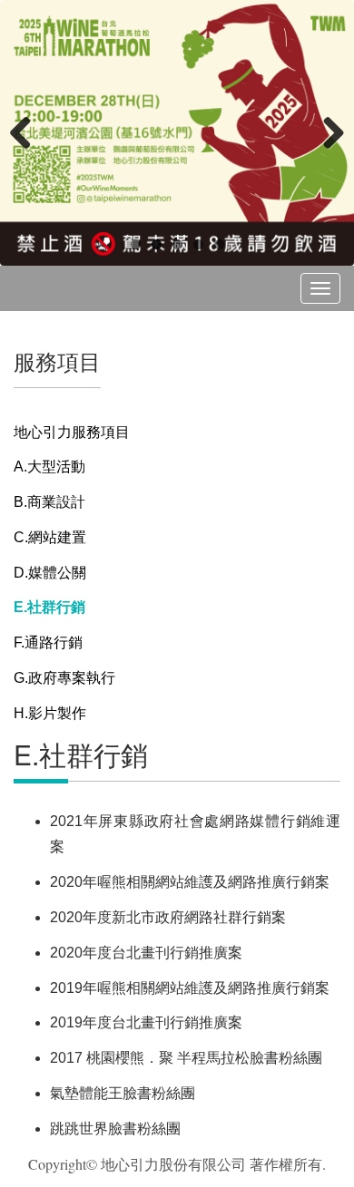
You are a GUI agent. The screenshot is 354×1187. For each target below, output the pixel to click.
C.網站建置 (50, 537)
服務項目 (57, 360)
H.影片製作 (50, 713)
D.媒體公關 (50, 572)
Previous (27, 132)
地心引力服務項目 (72, 432)
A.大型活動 (49, 466)
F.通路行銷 (48, 642)
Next (327, 132)
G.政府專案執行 (64, 678)
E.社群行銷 (49, 607)
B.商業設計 (49, 502)
